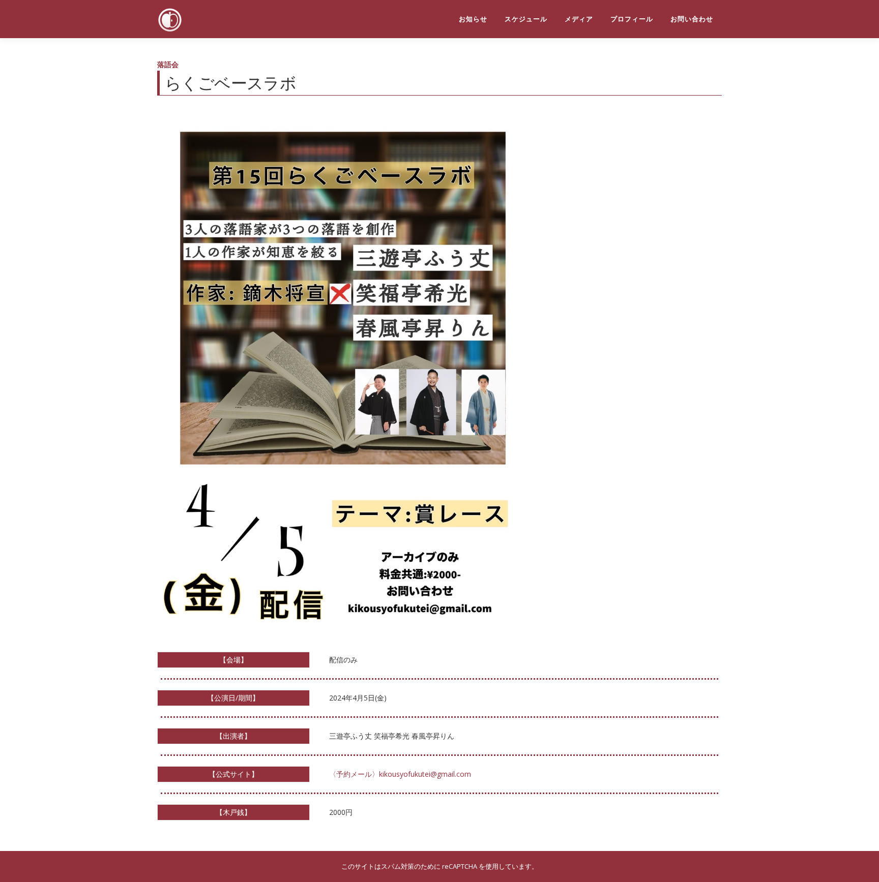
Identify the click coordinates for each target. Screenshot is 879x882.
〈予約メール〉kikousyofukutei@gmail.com (400, 774)
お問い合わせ (691, 19)
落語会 (168, 64)
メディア (579, 19)
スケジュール (526, 19)
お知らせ (473, 19)
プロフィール (631, 19)
